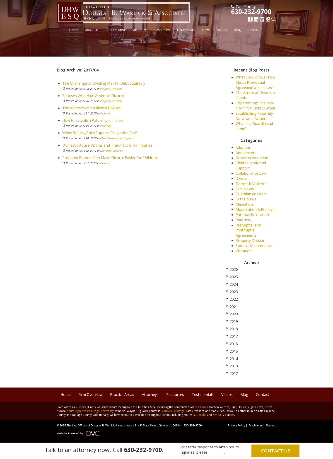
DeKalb (201, 415)
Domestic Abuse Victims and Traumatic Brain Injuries (107, 145)
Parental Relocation (252, 214)
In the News (246, 199)
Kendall (217, 415)
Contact (253, 30)
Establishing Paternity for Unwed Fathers (254, 116)
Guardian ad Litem (251, 193)
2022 (232, 299)
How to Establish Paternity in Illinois (92, 120)
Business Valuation (252, 157)
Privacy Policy (236, 425)
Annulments (246, 152)
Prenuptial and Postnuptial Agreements (248, 230)
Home (73, 30)
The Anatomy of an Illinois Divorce (91, 107)
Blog (237, 30)
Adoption (243, 147)
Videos (222, 30)
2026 (232, 269)
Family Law (245, 188)
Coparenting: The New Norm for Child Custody (256, 105)
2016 (232, 343)
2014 (232, 358)
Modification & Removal (255, 209)
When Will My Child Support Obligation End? (99, 132)
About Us (92, 30)
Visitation (244, 250)
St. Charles (201, 407)
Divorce (105, 113)
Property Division (111, 89)
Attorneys (140, 30)
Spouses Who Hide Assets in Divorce (93, 95)
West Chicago (91, 411)
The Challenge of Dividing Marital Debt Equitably (103, 83)
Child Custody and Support (117, 138)
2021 (232, 306)
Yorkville (167, 411)
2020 (232, 314)
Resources (162, 30)
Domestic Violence (111, 151)
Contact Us (275, 451)
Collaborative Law (251, 173)
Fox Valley (107, 411)
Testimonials (185, 30)
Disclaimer (255, 425)
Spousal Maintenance (254, 245)
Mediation (244, 204)
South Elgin (74, 411)
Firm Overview (90, 394)
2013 (232, 366)
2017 (232, 336)
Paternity (105, 126)
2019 (232, 321)
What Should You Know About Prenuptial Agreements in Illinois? (255, 82)
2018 (232, 328)
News (206, 30)
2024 (232, 284)
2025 (232, 276)
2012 (232, 373)
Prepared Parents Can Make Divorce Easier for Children (109, 157)
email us (216, 452)
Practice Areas (115, 30)
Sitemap (271, 425)
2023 (232, 291)
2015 (232, 351)
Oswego (179, 411)
